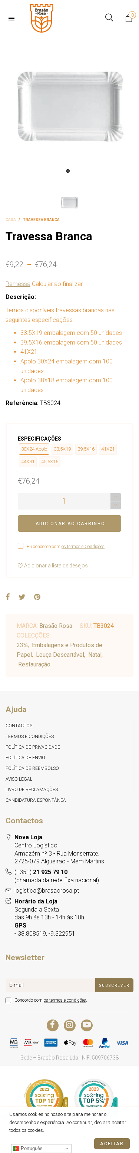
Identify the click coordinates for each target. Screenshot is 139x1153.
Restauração (34, 664)
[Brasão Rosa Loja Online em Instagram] (70, 1025)
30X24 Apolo (34, 449)
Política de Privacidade (33, 747)
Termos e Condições (30, 736)
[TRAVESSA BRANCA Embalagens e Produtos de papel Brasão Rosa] (69, 107)
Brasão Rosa (55, 625)
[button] (115, 505)
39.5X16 (86, 449)
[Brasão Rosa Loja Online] (41, 18)
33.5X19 (62, 449)
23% (22, 645)
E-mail (16, 985)
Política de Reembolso (32, 768)
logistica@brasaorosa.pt (46, 890)
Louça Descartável (60, 654)
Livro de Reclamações (32, 789)
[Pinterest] (37, 597)
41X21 (108, 449)
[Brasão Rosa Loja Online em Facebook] (53, 1025)
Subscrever (114, 986)
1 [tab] (68, 171)
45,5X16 (49, 461)
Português (31, 1148)
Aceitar (112, 1143)
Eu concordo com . (66, 546)
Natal (95, 654)
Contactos (19, 725)
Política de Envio (25, 757)
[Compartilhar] (8, 597)
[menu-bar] (13, 18)
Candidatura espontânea (36, 800)
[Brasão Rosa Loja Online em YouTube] (87, 1025)
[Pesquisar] (109, 18)
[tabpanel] (69, 107)
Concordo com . (50, 1000)
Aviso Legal (19, 779)
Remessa (18, 283)
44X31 (27, 461)
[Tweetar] (22, 597)
